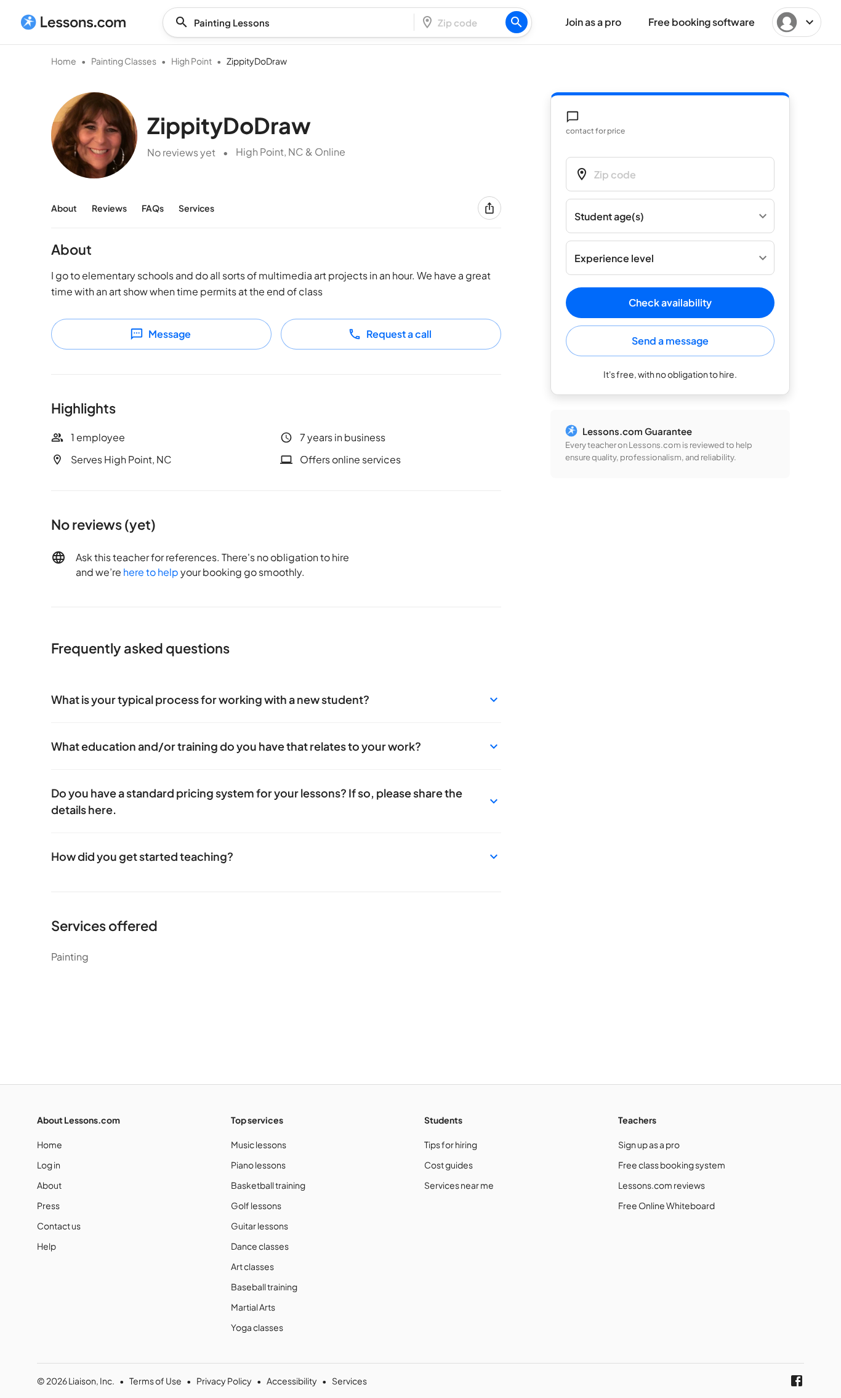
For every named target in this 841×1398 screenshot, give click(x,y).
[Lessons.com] (73, 22)
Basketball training (268, 1185)
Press (48, 1205)
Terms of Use (155, 1380)
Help (46, 1246)
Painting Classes (123, 60)
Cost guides (448, 1164)
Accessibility (292, 1380)
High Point (191, 60)
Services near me (459, 1185)
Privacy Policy (224, 1380)
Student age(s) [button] (609, 216)
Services (196, 208)
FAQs (153, 208)
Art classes (252, 1266)
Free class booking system (671, 1164)
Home (63, 60)
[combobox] (292, 22)
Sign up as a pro (649, 1144)
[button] (276, 699)
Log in (48, 1164)
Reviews (109, 208)
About (64, 208)
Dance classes (260, 1246)
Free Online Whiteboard (666, 1205)
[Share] (489, 208)
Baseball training (264, 1286)
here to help (151, 571)
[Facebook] (796, 1380)
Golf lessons (256, 1205)
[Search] (516, 22)
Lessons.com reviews (661, 1185)
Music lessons (258, 1144)
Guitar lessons (259, 1225)
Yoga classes (257, 1327)
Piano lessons (258, 1164)
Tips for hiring (450, 1144)
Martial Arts (253, 1306)
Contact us (59, 1225)
